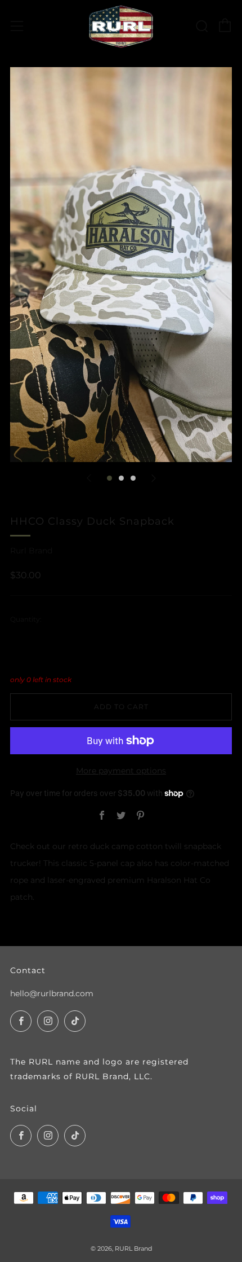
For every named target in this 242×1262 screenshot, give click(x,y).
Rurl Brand (31, 551)
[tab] (109, 478)
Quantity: (26, 619)
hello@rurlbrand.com (51, 993)
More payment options (121, 771)
